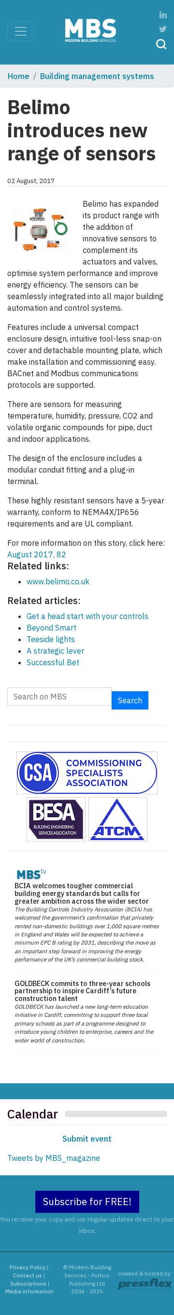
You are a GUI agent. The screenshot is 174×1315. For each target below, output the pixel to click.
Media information (29, 1291)
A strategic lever (55, 651)
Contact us (27, 1275)
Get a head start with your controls (87, 616)
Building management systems (97, 76)
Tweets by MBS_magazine (53, 1158)
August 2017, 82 (36, 554)
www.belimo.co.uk (58, 581)
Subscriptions (28, 1283)
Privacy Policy (27, 1267)
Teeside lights (51, 639)
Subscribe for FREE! (87, 1201)
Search (130, 700)
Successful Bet (53, 662)
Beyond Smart (51, 627)
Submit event (87, 1139)
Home (18, 76)
